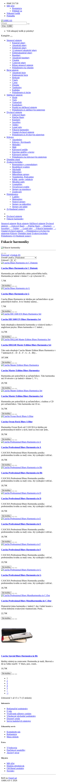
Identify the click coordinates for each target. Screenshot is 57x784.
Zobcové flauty (18, 115)
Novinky (10, 771)
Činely (15, 80)
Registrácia (17, 8)
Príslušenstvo (12, 194)
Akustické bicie (19, 72)
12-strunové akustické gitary (24, 50)
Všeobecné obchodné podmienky (21, 716)
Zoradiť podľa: (7, 257)
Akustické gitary (19, 45)
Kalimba (16, 90)
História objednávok (15, 766)
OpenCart (12, 778)
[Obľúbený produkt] (13, 286)
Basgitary (16, 55)
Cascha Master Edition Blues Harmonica (20, 370)
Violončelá (17, 102)
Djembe (15, 85)
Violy (14, 100)
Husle (14, 97)
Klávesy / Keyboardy (21, 142)
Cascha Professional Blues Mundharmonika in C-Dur (26, 601)
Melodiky (16, 144)
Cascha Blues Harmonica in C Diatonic (19, 268)
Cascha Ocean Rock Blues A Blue (17, 421)
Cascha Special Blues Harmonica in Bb (19, 656)
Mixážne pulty (18, 182)
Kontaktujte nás (13, 732)
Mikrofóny (17, 172)
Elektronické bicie (20, 75)
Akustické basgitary (20, 58)
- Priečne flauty (33, 226)
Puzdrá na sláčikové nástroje (24, 107)
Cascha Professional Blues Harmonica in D (21, 498)
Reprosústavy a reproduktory (24, 164)
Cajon (14, 82)
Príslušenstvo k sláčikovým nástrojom (28, 110)
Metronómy (17, 199)
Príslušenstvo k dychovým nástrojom (28, 134)
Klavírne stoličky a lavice (23, 152)
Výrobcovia (12, 747)
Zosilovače (17, 192)
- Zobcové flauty (16, 226)
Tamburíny (17, 87)
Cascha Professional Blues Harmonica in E (21, 524)
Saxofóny (16, 122)
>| (7, 693)
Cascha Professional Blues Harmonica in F (21, 549)
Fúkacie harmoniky (20, 130)
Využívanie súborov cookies (19, 713)
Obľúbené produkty (15, 768)
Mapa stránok (13, 737)
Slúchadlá (16, 169)
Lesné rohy (17, 127)
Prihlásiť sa (17, 11)
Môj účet (10, 763)
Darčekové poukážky (16, 750)
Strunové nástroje (14, 40)
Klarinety (16, 120)
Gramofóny (17, 184)
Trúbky (15, 125)
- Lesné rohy (26, 228)
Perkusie (16, 77)
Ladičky (15, 197)
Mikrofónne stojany (20, 174)
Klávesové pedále (20, 149)
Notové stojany (18, 202)
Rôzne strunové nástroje (22, 65)
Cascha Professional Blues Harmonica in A (21, 447)
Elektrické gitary (19, 48)
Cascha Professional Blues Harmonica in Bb (21, 473)
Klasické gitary (18, 43)
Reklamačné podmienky (17, 708)
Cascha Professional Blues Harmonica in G (21, 575)
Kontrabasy (17, 105)
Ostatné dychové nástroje (23, 132)
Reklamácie (12, 734)
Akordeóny (17, 139)
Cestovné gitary (19, 63)
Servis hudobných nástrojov (19, 721)
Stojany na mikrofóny (21, 204)
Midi (14, 147)
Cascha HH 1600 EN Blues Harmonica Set (21, 319)
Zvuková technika (14, 162)
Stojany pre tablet (19, 206)
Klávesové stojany (20, 154)
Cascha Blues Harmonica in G (15, 294)
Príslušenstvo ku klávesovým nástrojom (29, 157)
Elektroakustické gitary (22, 53)
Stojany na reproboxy (21, 189)
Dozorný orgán (13, 718)
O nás (9, 711)
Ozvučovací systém (20, 187)
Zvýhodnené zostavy (16, 209)
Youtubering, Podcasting (23, 177)
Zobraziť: (5, 260)
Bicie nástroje (13, 70)
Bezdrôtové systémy (21, 167)
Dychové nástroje (14, 112)
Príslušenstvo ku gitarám (22, 67)
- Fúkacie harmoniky (43, 228)
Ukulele (15, 60)
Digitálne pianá (13, 159)
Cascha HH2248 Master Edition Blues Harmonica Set (26, 345)
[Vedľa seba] (5, 253)
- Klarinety (46, 226)
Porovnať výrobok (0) (10, 255)
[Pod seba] (2, 253)
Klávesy (10, 137)
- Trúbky (14, 228)
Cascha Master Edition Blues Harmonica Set (22, 396)
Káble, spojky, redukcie (22, 179)
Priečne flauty (18, 117)
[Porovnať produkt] (16, 286)
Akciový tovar (13, 752)
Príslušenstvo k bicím (21, 92)
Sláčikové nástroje (15, 95)
